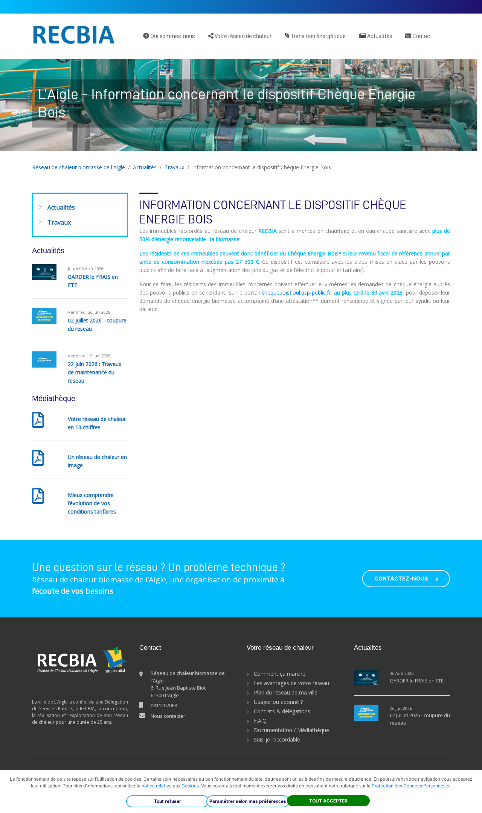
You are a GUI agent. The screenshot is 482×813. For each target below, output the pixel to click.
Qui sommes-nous (172, 36)
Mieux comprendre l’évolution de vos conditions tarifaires (92, 503)
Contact (421, 36)
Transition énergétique (318, 36)
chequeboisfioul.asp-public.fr (296, 292)
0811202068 (164, 705)
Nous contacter (168, 716)
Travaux (174, 167)
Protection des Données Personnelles (411, 786)
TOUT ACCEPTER (328, 801)
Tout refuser (167, 801)
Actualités (379, 36)
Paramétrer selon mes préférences (247, 801)
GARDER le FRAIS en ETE (417, 680)
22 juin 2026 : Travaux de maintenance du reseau (94, 372)
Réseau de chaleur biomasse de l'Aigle (78, 167)
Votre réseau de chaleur (243, 36)
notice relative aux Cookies (170, 786)
